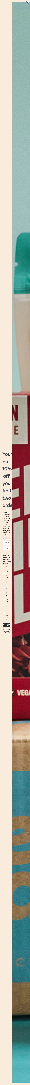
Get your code (6, 625)
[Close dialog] (27, 2)
